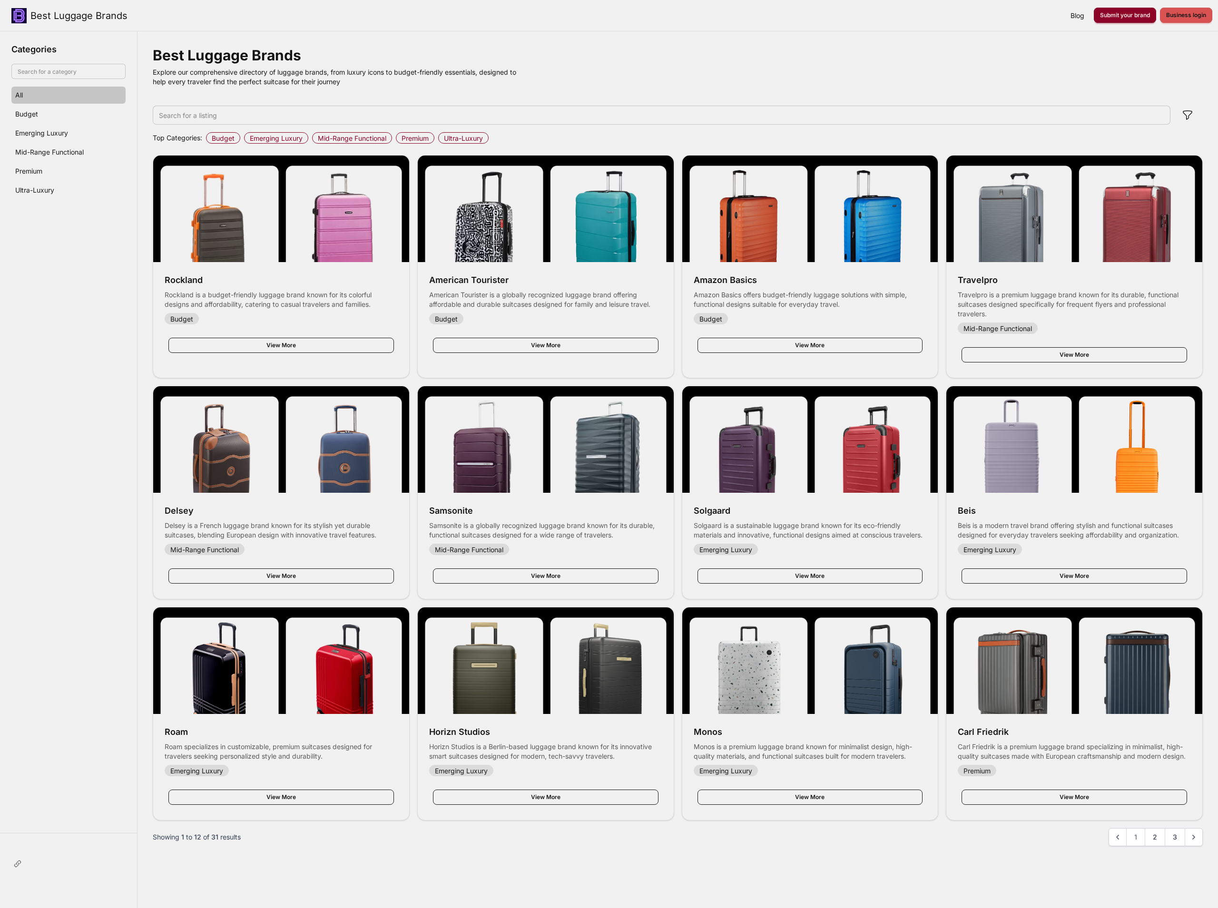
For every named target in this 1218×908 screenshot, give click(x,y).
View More (281, 345)
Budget (223, 138)
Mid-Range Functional (352, 138)
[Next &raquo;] (1194, 837)
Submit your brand (1125, 15)
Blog (1077, 15)
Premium (415, 138)
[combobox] (661, 115)
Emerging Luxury (276, 138)
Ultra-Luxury (463, 138)
